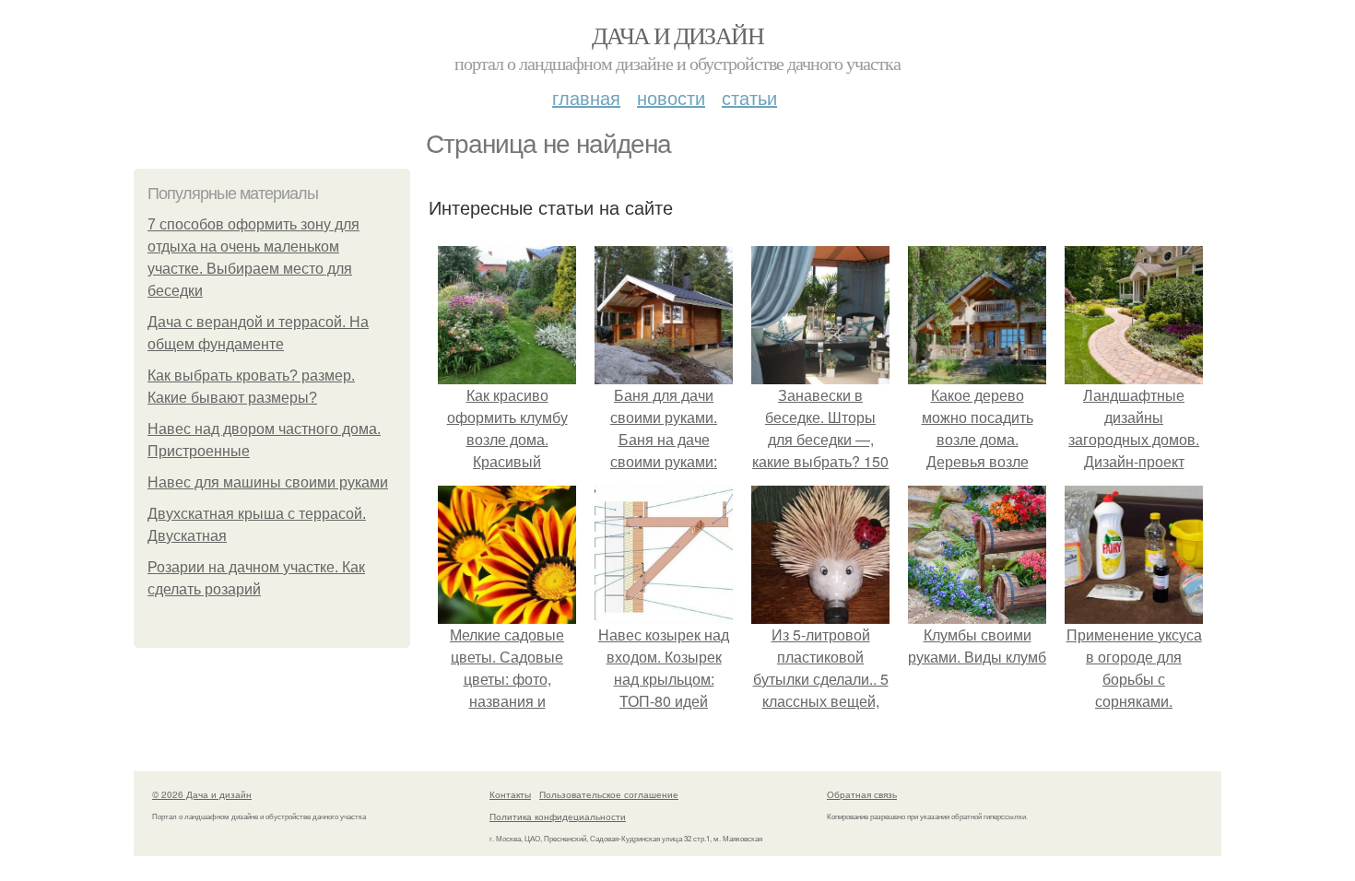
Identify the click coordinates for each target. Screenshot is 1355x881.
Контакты (510, 794)
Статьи (749, 97)
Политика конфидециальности (557, 816)
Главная (586, 97)
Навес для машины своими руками (267, 482)
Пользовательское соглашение (608, 794)
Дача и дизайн (677, 35)
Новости (671, 97)
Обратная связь (862, 794)
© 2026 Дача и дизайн (202, 794)
